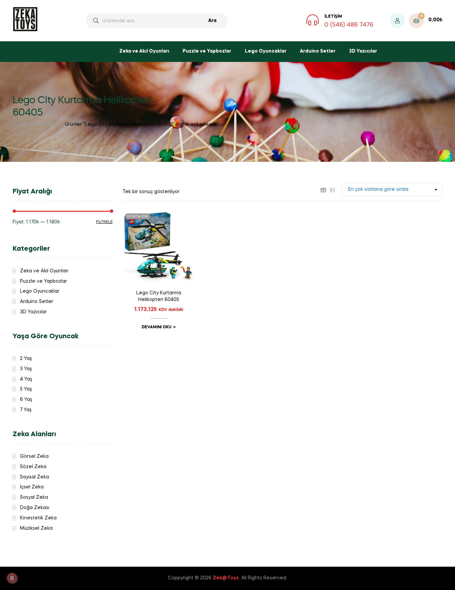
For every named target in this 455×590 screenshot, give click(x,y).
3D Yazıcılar (363, 51)
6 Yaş (26, 399)
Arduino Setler (317, 51)
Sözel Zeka (33, 466)
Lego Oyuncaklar (265, 51)
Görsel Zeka (34, 456)
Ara (212, 20)
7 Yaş (26, 410)
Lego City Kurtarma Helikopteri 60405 (158, 296)
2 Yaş (26, 358)
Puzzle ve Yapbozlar (207, 51)
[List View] (332, 189)
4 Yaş (26, 379)
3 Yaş (26, 369)
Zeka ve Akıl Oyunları (144, 51)
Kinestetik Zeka (38, 518)
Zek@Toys (226, 578)
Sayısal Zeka (34, 477)
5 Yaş (26, 389)
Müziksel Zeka (36, 528)
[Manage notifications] (12, 578)
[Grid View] (323, 189)
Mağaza (50, 124)
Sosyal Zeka (34, 497)
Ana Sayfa (24, 124)
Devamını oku (157, 327)
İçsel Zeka (32, 487)
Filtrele (104, 222)
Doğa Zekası (34, 507)
